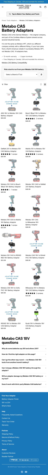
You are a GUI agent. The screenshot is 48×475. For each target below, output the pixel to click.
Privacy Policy (7, 441)
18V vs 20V (6, 402)
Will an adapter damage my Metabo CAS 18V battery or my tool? (22, 377)
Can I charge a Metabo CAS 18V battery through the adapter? (21, 369)
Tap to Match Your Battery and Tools (25, 14)
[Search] (40, 6)
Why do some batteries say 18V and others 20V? (20, 348)
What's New (6, 406)
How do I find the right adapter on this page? (18, 354)
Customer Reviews (8, 453)
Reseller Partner (7, 456)
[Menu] (2, 6)
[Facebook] (22, 472)
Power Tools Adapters (9, 20)
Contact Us (6, 418)
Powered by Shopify (33, 467)
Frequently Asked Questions (12, 415)
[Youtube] (26, 472)
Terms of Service (8, 444)
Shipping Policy (7, 434)
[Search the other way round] (41, 74)
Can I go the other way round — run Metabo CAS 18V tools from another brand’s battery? (21, 361)
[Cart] (45, 6)
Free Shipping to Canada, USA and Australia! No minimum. (24, 59)
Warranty (5, 425)
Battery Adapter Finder (10, 399)
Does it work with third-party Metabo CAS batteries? (22, 384)
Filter (6, 84)
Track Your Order (8, 422)
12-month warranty (10, 56)
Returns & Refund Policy (10, 437)
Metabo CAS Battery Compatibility (14, 63)
